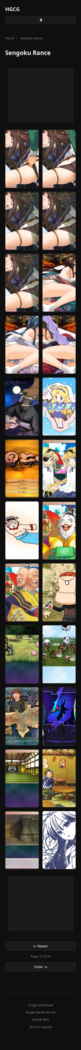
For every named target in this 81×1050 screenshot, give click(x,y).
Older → (40, 966)
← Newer (40, 946)
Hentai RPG (40, 1020)
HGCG (12, 9)
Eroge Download (40, 1005)
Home (9, 38)
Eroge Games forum (40, 1012)
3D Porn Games (40, 1027)
